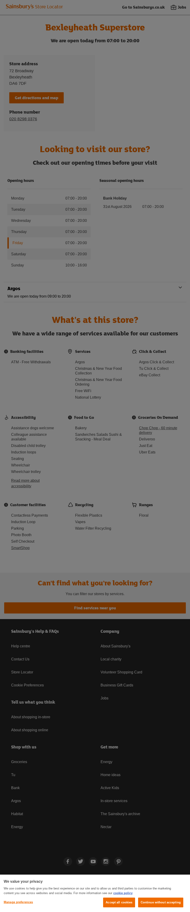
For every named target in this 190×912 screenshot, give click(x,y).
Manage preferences (18, 902)
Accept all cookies (119, 902)
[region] (95, 893)
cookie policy (123, 893)
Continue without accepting (161, 902)
